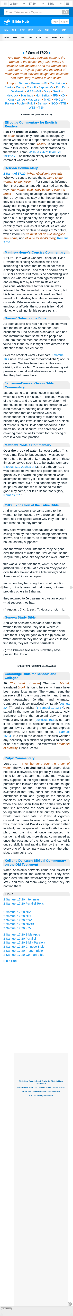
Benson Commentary (21, 168)
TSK (41, 107)
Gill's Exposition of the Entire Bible (32, 505)
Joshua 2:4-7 (38, 152)
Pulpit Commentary (20, 758)
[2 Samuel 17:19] (4, 595)
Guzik (57, 91)
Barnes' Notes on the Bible (25, 318)
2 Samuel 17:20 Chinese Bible (23, 946)
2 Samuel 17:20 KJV (17, 928)
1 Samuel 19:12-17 (49, 707)
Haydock (12, 95)
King (11, 99)
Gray (46, 91)
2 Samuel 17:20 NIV (17, 912)
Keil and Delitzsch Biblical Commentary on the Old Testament (35, 862)
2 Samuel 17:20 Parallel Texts (23, 903)
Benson (36, 83)
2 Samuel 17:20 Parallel (19, 938)
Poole (21, 103)
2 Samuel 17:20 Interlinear (21, 899)
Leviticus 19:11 (46, 719)
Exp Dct (61, 87)
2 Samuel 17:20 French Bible (23, 950)
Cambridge (57, 83)
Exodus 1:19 (11, 466)
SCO (54, 103)
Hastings (27, 95)
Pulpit (31, 103)
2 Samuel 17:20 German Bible (23, 954)
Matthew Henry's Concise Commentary (35, 252)
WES (32, 107)
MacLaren (34, 99)
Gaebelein (17, 91)
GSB (30, 91)
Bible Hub (10, 961)
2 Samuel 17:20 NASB (18, 924)
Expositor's (46, 87)
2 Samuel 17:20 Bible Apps (21, 934)
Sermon (43, 103)
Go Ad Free (6, 1309)
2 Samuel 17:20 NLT (17, 916)
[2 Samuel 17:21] (69, 595)
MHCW (58, 99)
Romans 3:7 (11, 495)
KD (63, 95)
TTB (63, 103)
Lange (20, 99)
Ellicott (31, 87)
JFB (55, 95)
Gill (38, 91)
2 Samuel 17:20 (14, 173)
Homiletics (43, 95)
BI (45, 83)
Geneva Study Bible (20, 617)
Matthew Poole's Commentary (28, 445)
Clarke (8, 87)
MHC (47, 99)
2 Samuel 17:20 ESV (17, 920)
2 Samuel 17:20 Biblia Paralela (24, 942)
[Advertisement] (41, 1031)
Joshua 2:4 (28, 466)
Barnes (24, 83)
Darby (20, 87)
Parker (9, 103)
